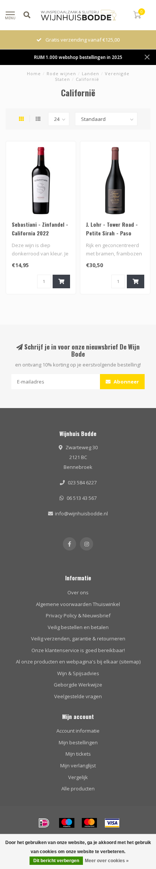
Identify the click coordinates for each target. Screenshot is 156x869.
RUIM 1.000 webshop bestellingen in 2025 (78, 57)
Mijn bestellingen (78, 742)
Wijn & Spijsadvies (78, 673)
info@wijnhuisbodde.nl (81, 513)
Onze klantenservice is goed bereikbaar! (78, 650)
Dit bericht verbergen (56, 860)
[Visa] (112, 823)
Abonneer (125, 381)
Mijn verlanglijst (78, 765)
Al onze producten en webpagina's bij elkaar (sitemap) (78, 661)
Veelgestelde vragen (78, 696)
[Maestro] (66, 823)
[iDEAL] (43, 823)
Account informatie (78, 730)
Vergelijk (78, 777)
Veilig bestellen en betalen (78, 627)
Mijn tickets (78, 753)
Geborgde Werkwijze (78, 684)
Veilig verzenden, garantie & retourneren (78, 638)
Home (34, 73)
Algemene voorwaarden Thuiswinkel (78, 604)
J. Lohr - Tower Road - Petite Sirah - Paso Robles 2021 (112, 233)
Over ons (78, 592)
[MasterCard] (89, 823)
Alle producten (78, 788)
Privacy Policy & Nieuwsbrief (78, 615)
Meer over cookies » (107, 860)
